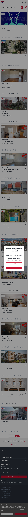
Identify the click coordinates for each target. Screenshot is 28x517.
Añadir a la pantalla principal (14, 267)
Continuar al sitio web (14, 263)
